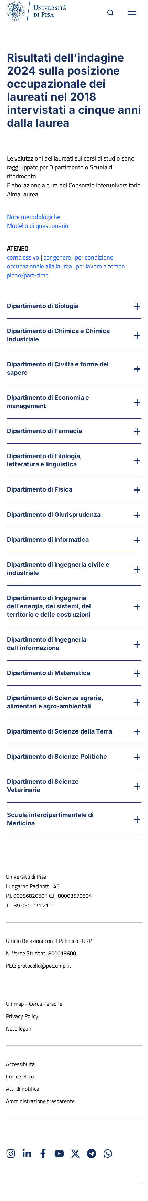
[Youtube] (59, 1153)
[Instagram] (10, 1153)
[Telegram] (91, 1153)
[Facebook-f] (43, 1153)
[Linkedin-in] (27, 1153)
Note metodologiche (33, 216)
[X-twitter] (75, 1153)
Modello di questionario (37, 225)
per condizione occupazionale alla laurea (60, 262)
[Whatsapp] (108, 1153)
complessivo (23, 257)
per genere (57, 257)
